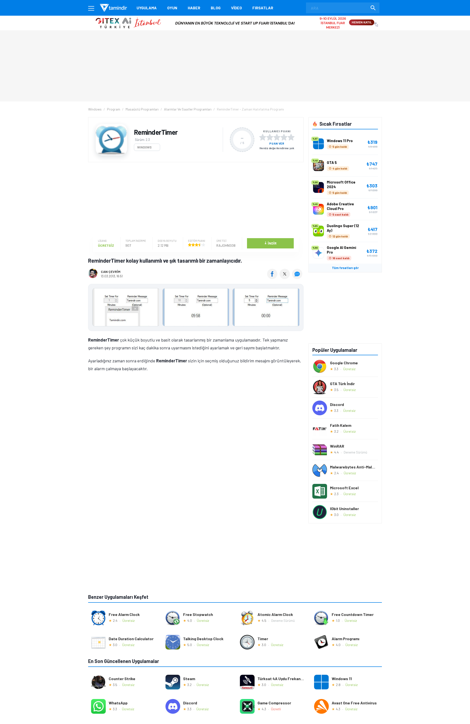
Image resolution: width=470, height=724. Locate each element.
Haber (194, 7)
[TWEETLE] (285, 277)
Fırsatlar (262, 7)
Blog (216, 7)
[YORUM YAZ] (298, 277)
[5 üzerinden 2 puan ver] (269, 137)
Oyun (172, 7)
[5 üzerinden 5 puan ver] (291, 137)
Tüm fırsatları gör (345, 268)
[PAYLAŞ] (273, 277)
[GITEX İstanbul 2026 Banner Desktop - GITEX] (235, 17)
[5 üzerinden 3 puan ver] (276, 137)
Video (236, 7)
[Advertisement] (194, 200)
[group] (195, 308)
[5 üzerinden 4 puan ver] (284, 137)
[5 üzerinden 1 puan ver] (262, 137)
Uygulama (147, 7)
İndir (270, 243)
